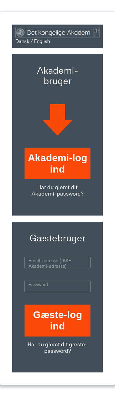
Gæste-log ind (57, 320)
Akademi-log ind (57, 163)
